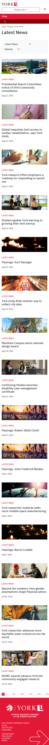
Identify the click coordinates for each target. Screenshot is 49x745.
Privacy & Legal (7, 736)
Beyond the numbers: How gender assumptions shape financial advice (24, 590)
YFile (4, 16)
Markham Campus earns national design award (22, 344)
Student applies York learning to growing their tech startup (22, 221)
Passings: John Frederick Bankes (22, 469)
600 (30, 694)
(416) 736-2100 (7, 727)
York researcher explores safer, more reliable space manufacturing (24, 509)
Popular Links (20, 10)
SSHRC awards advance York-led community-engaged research (22, 677)
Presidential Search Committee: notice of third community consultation (22, 87)
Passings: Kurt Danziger (17, 262)
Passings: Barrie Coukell (17, 550)
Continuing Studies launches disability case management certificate (20, 388)
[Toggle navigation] (5, 21)
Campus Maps (6, 730)
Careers (4, 740)
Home (4, 27)
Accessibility (6, 738)
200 (13, 694)
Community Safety (8, 734)
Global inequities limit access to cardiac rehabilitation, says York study (22, 133)
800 (39, 694)
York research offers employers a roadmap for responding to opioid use (23, 178)
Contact (4, 725)
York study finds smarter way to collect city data (22, 302)
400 (22, 694)
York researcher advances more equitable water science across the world (23, 634)
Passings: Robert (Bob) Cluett (20, 430)
